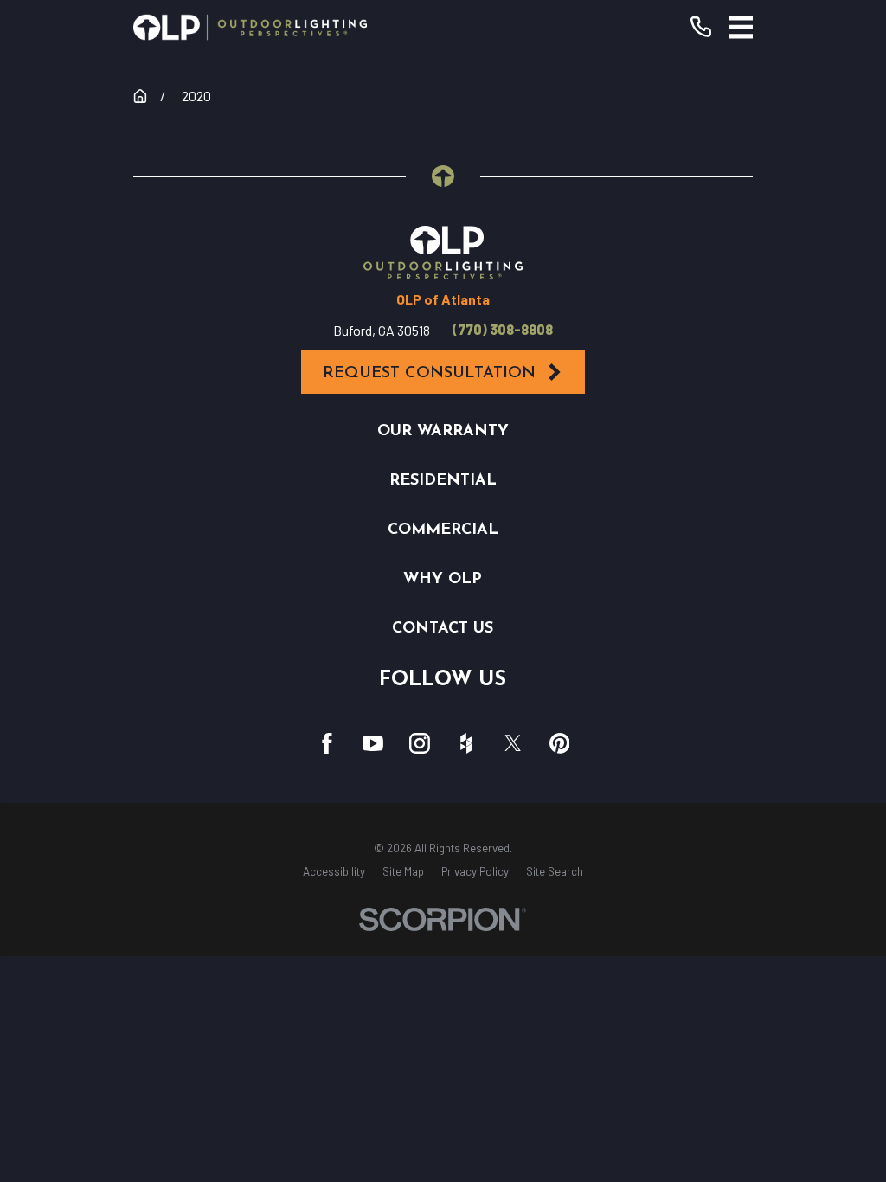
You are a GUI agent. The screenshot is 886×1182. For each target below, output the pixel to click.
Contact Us (442, 628)
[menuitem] (334, 872)
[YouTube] (373, 743)
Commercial (443, 530)
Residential (443, 480)
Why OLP (442, 579)
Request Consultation (429, 373)
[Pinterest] (559, 743)
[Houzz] (466, 743)
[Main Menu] (741, 27)
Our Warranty (443, 431)
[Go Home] (140, 96)
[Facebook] (327, 743)
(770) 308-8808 (503, 330)
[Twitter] (513, 743)
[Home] (250, 27)
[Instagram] (419, 743)
